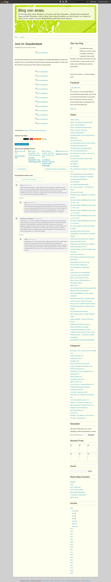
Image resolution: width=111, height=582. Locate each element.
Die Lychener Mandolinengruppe (79, 184)
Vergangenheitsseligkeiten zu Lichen (80, 329)
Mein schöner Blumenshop (77, 492)
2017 (71, 549)
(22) (82, 384)
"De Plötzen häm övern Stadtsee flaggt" (81, 148)
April (73, 521)
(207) (76, 358)
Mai (73, 518)
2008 (71, 573)
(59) (76, 376)
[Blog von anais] (74, 51)
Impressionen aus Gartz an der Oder (80, 262)
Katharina (73, 482)
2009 (71, 570)
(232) (77, 356)
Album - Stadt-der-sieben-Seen (78, 130)
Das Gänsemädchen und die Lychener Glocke (82, 143)
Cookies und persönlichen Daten (73, 580)
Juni (73, 516)
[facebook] (60, 2)
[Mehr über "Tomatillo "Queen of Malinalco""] (92, 448)
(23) (76, 382)
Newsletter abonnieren (22, 144)
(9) (79, 407)
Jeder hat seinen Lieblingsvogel (78, 265)
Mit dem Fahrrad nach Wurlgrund (79, 290)
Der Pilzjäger (73, 164)
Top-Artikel (45, 580)
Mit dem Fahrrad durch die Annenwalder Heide (83, 288)
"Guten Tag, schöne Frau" (77, 254)
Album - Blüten (74, 120)
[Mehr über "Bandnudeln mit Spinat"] (74, 457)
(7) (77, 410)
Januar (74, 526)
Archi (71, 484)
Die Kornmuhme (75, 182)
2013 (71, 560)
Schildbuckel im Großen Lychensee (80, 324)
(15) (79, 400)
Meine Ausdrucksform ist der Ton (79, 278)
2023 (71, 534)
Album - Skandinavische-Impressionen (80, 127)
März (73, 524)
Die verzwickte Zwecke (76, 192)
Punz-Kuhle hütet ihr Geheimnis (79, 311)
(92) (74, 374)
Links (71, 270)
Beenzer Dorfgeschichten (77, 132)
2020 (71, 542)
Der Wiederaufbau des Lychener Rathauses (82, 174)
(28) (77, 379)
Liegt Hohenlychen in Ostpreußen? (79, 267)
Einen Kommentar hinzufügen (29, 179)
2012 (71, 562)
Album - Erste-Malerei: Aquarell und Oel (81, 122)
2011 (71, 565)
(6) (74, 413)
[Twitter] (63, 2)
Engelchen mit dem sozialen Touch (79, 231)
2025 (71, 529)
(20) (78, 392)
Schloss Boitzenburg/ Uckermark (79, 327)
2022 (71, 537)
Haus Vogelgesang (75, 487)
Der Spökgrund (74, 166)
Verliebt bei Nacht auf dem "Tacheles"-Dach (82, 332)
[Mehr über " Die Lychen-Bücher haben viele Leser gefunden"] (92, 457)
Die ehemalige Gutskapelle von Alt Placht (81, 177)
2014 (71, 557)
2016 (71, 552)
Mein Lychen (73, 285)
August (74, 511)
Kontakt (22, 37)
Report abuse (57, 580)
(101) (81, 366)
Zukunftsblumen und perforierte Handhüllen (82, 340)
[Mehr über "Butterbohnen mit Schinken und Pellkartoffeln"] (74, 448)
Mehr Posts (73, 109)
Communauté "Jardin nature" (78, 495)
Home (16, 37)
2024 (71, 531)
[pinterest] (66, 2)
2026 (71, 508)
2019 (71, 544)
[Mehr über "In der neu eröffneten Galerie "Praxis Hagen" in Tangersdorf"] (83, 448)
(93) (77, 369)
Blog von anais (31, 10)
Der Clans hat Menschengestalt (78, 151)
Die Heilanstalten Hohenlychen (78, 179)
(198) (79, 363)
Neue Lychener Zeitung (76, 489)
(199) (74, 361)
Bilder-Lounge (74, 497)
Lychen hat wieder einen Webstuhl (79, 275)
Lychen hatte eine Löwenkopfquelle (80, 272)
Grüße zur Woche (29, 130)
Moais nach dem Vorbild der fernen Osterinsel (82, 303)
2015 (71, 555)
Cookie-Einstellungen (85, 580)
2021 (71, 539)
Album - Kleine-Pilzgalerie (77, 125)
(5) (82, 415)
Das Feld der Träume (76, 140)
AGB (63, 580)
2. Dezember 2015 (75, 87)
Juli (73, 513)
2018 (71, 547)
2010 (71, 568)
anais (83, 74)
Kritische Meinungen (40, 130)
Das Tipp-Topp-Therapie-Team (78, 145)
